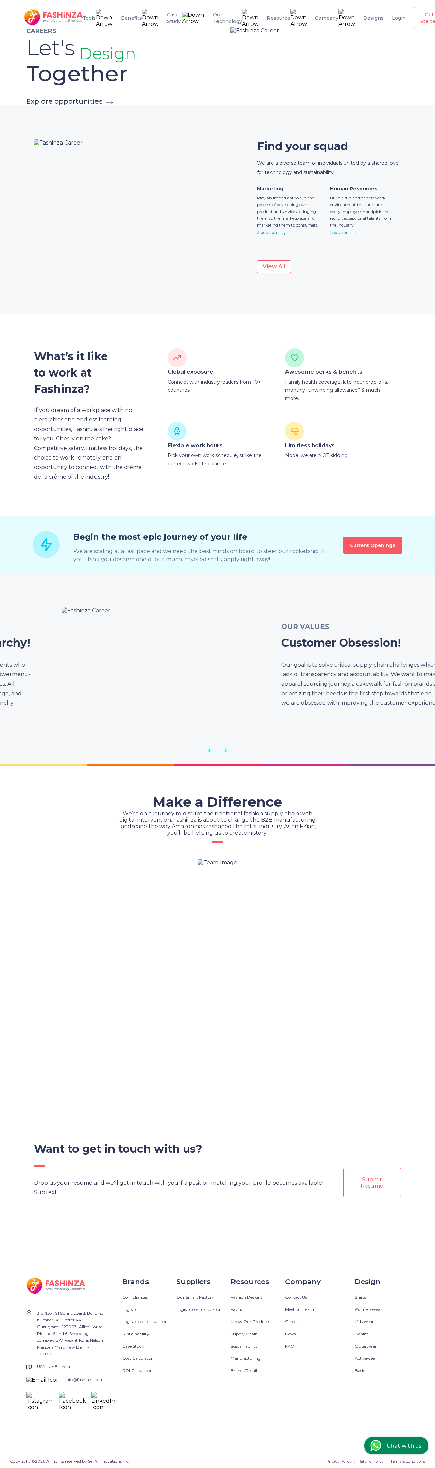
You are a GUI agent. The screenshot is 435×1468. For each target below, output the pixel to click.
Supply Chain (244, 1333)
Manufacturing (246, 1358)
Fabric (237, 1309)
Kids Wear (364, 1321)
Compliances (135, 1297)
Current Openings (372, 545)
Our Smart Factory (195, 1297)
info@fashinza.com (84, 1379)
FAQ (289, 1346)
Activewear (366, 1358)
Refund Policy (371, 1461)
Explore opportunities (64, 101)
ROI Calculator (137, 1370)
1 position (339, 232)
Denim (361, 1333)
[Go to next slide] (225, 750)
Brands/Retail (244, 1370)
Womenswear (368, 1309)
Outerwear (366, 1346)
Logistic (129, 1309)
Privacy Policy (338, 1461)
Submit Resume (372, 1182)
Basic (360, 1370)
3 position (267, 232)
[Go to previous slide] (209, 750)
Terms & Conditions (407, 1461)
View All (274, 266)
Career (291, 1321)
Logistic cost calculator (144, 1321)
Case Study (133, 1346)
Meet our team (299, 1309)
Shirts (360, 1297)
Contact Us (296, 1297)
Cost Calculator (137, 1358)
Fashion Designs (246, 1297)
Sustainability (135, 1333)
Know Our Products (250, 1321)
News (290, 1333)
